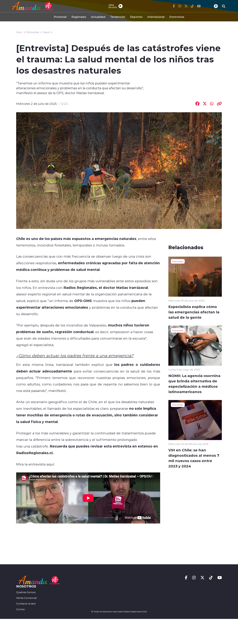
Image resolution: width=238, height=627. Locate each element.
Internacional (155, 16)
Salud (46, 32)
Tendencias (117, 16)
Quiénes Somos (25, 592)
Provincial (60, 16)
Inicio (19, 32)
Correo (20, 609)
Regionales (78, 16)
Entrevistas (176, 16)
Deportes (136, 16)
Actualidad (98, 16)
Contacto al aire (26, 603)
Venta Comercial (26, 598)
